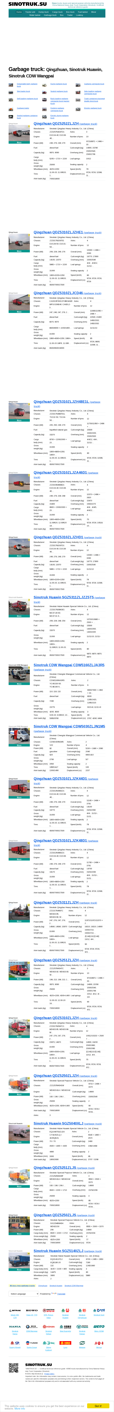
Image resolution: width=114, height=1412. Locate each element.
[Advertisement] (57, 40)
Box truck (70, 12)
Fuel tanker (83, 12)
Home (19, 12)
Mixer (93, 12)
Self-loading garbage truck (27, 98)
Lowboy (79, 15)
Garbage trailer (23, 108)
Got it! (98, 1406)
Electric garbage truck (93, 108)
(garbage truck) (65, 124)
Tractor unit (30, 12)
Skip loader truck (23, 91)
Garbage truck (50, 15)
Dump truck (44, 12)
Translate (61, 1294)
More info (20, 1408)
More (19, 142)
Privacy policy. (49, 1374)
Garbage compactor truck (94, 84)
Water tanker (34, 15)
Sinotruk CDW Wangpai (74, 1285)
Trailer (70, 15)
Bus (62, 15)
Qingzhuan (42, 1285)
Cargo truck (57, 12)
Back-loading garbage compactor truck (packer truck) (59, 101)
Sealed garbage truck (59, 91)
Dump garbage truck (58, 84)
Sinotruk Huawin (56, 1285)
